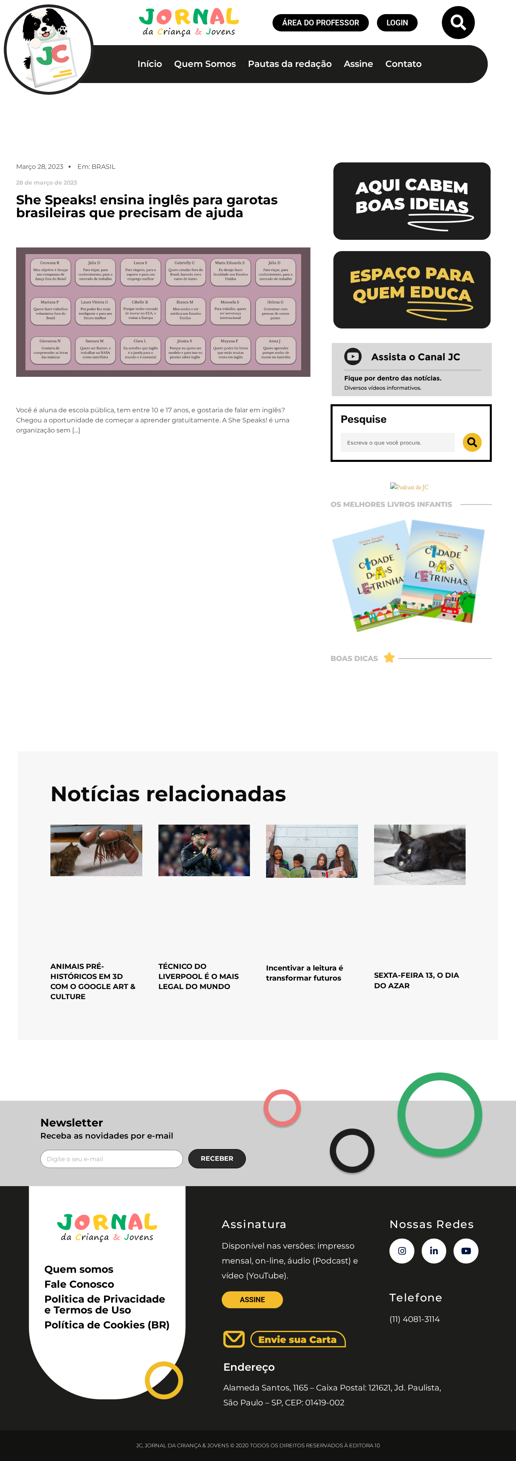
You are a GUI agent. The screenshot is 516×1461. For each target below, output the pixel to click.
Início (149, 63)
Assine (358, 63)
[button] (458, 22)
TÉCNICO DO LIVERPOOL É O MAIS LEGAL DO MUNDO (198, 976)
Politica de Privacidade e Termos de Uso (104, 1304)
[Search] (472, 442)
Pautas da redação (290, 63)
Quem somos (78, 1269)
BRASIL (103, 166)
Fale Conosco (79, 1284)
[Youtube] (466, 1251)
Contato (403, 63)
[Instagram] (401, 1251)
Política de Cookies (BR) (107, 1325)
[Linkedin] (434, 1251)
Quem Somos (205, 63)
